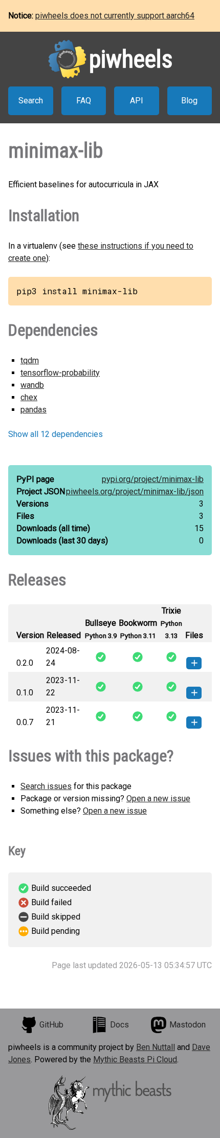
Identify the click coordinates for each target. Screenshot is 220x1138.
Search (30, 100)
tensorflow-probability (60, 373)
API (136, 100)
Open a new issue (158, 798)
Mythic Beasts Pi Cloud (135, 1059)
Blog (189, 100)
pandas (33, 409)
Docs (119, 1025)
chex (28, 397)
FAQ (83, 100)
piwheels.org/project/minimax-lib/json (135, 491)
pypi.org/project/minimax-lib (153, 479)
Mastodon (187, 1025)
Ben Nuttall (155, 1047)
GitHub (51, 1025)
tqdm (29, 360)
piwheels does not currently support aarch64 (114, 15)
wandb (32, 385)
